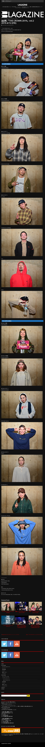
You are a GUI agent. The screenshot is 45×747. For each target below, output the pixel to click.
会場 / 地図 (4, 669)
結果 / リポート (4, 672)
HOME (2, 663)
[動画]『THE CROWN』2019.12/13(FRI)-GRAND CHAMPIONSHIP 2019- (21, 626)
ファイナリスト (4, 685)
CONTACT (3, 687)
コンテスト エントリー (5, 677)
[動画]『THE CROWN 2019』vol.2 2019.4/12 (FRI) (34, 634)
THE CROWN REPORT (10, 25)
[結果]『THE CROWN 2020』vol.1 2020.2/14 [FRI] (35, 612)
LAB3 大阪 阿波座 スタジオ (7, 718)
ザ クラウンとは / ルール (6, 666)
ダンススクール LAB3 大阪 (6, 701)
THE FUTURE (3, 675)
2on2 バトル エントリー (6, 680)
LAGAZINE (22, 4)
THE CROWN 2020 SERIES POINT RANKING (8, 612)
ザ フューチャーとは (5, 676)
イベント (3, 670)
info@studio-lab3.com (8, 716)
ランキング (4, 673)
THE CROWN (4, 25)
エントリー (4, 668)
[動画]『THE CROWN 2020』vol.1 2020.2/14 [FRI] (21, 612)
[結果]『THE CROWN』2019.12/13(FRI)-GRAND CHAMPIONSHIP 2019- (35, 626)
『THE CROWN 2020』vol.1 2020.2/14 (8, 626)
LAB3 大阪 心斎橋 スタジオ (7, 711)
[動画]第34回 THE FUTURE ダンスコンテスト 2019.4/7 (10, 634)
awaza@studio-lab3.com (8, 722)
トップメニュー (7, 1)
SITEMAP (2, 688)
